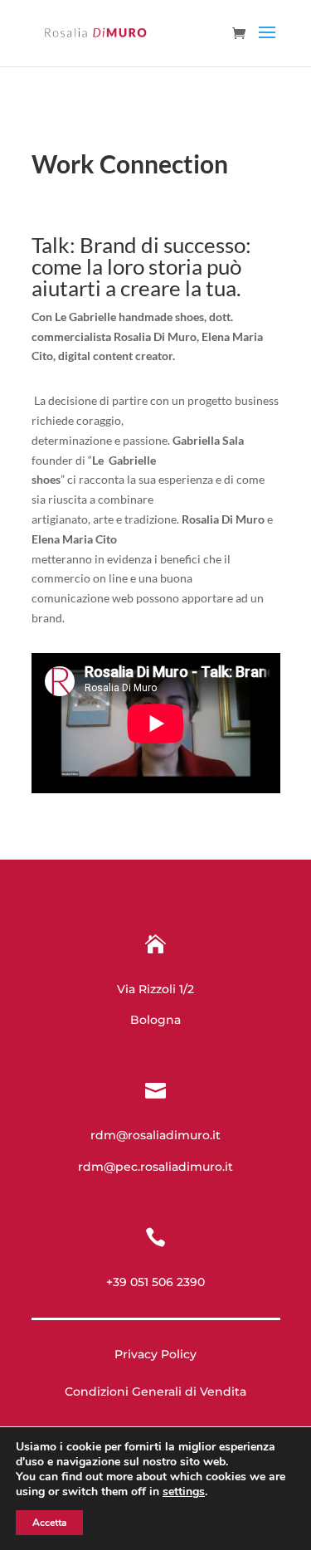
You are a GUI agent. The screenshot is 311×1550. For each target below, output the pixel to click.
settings (184, 1491)
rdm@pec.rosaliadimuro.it (155, 1166)
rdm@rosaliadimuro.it (155, 1135)
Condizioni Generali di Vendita (155, 1391)
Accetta (49, 1522)
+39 (155, 1282)
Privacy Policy (155, 1354)
